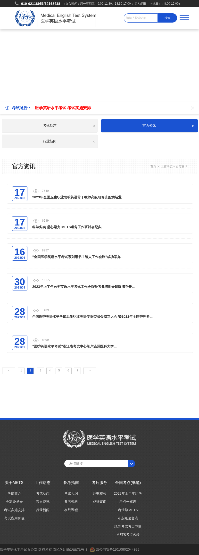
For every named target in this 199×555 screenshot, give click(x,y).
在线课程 (71, 510)
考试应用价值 (14, 518)
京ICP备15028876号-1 (70, 550)
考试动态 (43, 493)
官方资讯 (181, 166)
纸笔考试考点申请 (127, 526)
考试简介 (14, 493)
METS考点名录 (128, 535)
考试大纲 (71, 493)
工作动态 (167, 166)
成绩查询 (99, 502)
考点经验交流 (128, 518)
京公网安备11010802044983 (118, 549)
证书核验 (99, 493)
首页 (153, 166)
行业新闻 (43, 510)
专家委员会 (14, 502)
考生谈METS (128, 510)
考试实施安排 (14, 510)
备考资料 (71, 502)
